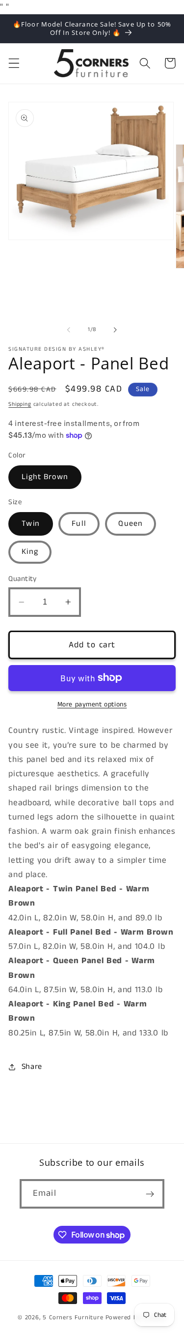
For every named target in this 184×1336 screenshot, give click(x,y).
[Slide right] (115, 330)
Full (79, 523)
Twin (31, 523)
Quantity (22, 579)
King (30, 551)
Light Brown (45, 477)
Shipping (19, 404)
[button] (13, 63)
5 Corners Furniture (73, 1317)
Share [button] (32, 1066)
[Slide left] (68, 330)
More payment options (92, 704)
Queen (130, 523)
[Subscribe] (149, 1194)
